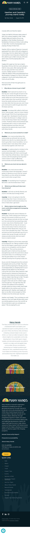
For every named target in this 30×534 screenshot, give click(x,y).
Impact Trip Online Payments (13, 498)
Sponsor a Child (9, 476)
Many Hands (9, 18)
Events (7, 474)
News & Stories (9, 487)
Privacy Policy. (5, 518)
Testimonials (8, 490)
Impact (7, 466)
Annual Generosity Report (10, 434)
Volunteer (8, 479)
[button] (3, 531)
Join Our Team (9, 482)
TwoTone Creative (14, 520)
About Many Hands (8, 441)
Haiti (6, 461)
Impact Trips (8, 471)
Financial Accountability (10, 438)
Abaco (6, 463)
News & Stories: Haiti (14, 9)
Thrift (6, 468)
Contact (7, 495)
